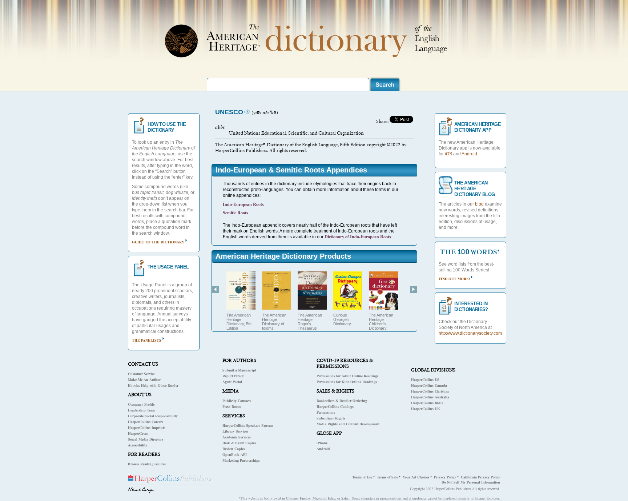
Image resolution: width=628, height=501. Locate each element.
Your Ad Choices (416, 477)
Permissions (326, 412)
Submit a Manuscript (239, 370)
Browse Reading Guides (147, 463)
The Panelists (146, 340)
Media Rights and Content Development (348, 423)
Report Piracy (233, 375)
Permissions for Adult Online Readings (347, 375)
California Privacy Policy (480, 477)
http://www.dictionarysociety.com (470, 333)
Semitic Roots (235, 213)
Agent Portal (232, 381)
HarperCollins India (427, 402)
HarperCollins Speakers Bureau (247, 425)
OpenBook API (234, 454)
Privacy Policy (445, 477)
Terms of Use (362, 477)
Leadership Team (141, 410)
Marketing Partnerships (241, 460)
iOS (448, 153)
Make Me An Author (144, 379)
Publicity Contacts (236, 400)
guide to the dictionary (158, 241)
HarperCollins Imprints (146, 427)
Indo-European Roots (243, 204)
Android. (470, 153)
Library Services (235, 431)
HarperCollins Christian (430, 391)
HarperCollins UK (425, 408)
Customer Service (141, 373)
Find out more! (454, 278)
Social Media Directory (146, 439)
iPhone (322, 442)
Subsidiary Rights (331, 418)
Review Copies (233, 448)
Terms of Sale (387, 477)
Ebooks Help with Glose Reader (153, 385)
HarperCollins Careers (145, 421)
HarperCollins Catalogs (335, 406)
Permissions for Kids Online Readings (347, 381)
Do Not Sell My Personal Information (471, 482)
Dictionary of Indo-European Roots (358, 237)
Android (323, 448)
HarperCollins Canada (429, 385)
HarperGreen (138, 433)
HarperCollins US (425, 379)
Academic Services (236, 437)
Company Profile (141, 404)
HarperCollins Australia (430, 396)
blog (479, 204)
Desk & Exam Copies (239, 442)
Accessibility (137, 445)
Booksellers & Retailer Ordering (342, 400)
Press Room (231, 406)
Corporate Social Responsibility (153, 415)
